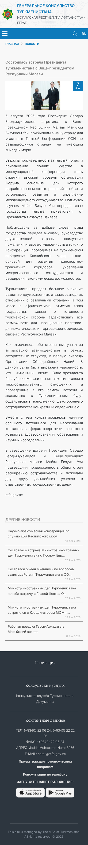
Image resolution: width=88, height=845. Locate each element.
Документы (45, 701)
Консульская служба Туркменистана (45, 696)
